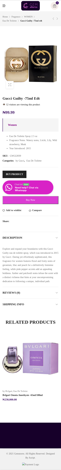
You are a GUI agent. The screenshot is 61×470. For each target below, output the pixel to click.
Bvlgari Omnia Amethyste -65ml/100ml (23, 395)
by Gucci (20, 160)
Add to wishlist (13, 210)
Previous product (53, 18)
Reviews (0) (11, 292)
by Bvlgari (7, 391)
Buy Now (30, 200)
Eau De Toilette (10, 20)
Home (5, 16)
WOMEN (28, 16)
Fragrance (16, 16)
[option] (30, 366)
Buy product (14, 174)
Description (12, 237)
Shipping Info (13, 304)
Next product (57, 18)
